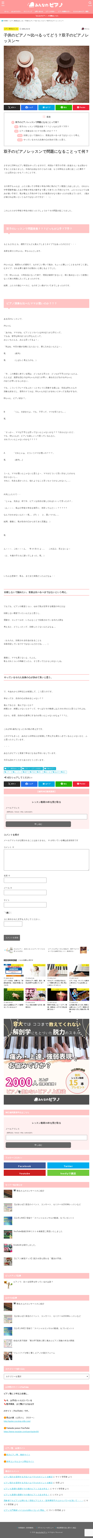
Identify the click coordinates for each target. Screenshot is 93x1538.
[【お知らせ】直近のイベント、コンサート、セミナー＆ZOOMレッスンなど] (8, 1208)
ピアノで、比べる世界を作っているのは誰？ (33, 1282)
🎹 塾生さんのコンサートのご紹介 (28, 1191)
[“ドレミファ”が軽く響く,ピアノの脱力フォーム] (8, 1356)
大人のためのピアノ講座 (81, 11)
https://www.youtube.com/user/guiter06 (21, 1431)
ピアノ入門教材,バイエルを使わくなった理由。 (25, 1510)
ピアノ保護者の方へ (64, 11)
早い (40, 772)
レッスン (18, 772)
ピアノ (8, 772)
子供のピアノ (50, 768)
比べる (48, 772)
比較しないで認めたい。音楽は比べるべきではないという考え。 (49, 135)
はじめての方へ (16, 11)
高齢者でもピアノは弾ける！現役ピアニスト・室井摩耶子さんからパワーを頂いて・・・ (43, 1500)
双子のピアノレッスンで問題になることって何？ (35, 122)
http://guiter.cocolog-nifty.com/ (17, 1421)
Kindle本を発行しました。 (25, 1245)
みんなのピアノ (41, 1532)
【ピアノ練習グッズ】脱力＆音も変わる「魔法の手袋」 (38, 1258)
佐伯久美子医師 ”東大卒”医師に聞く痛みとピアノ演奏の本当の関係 (43, 1340)
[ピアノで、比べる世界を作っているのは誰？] (8, 1285)
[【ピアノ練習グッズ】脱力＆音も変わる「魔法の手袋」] (8, 1262)
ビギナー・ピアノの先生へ (33, 768)
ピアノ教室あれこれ (16, 21)
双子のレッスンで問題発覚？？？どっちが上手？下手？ (42, 127)
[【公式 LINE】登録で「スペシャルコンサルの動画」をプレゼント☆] (8, 1221)
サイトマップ (28, 11)
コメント (9, 847)
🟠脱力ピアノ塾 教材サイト (17, 1455)
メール (8, 888)
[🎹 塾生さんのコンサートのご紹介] (8, 1194)
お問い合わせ (39, 11)
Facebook (24, 1166)
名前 (7, 875)
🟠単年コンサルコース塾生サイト (19, 1461)
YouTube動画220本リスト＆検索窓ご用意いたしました (38, 1231)
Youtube (24, 1173)
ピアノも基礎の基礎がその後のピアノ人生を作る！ (26, 1489)
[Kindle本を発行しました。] (8, 1248)
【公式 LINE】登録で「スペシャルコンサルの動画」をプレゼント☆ (43, 1218)
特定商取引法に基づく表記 (66, 1528)
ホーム (6, 11)
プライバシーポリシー (46, 1528)
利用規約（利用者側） (26, 1528)
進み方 (56, 772)
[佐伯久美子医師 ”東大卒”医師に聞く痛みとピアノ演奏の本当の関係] (8, 1343)
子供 (33, 772)
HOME (5, 21)
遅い (64, 772)
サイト (7, 900)
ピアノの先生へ (50, 11)
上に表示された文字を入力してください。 (23, 919)
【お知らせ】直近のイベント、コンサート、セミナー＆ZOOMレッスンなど (47, 1204)
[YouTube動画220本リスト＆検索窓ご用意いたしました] (8, 1235)
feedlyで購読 (68, 1173)
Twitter (68, 1166)
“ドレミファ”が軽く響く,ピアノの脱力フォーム (34, 1353)
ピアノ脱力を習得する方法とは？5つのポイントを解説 (28, 1477)
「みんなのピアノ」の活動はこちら (46, 16)
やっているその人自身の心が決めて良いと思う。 (42, 140)
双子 (26, 772)
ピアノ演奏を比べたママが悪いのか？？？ (36, 131)
